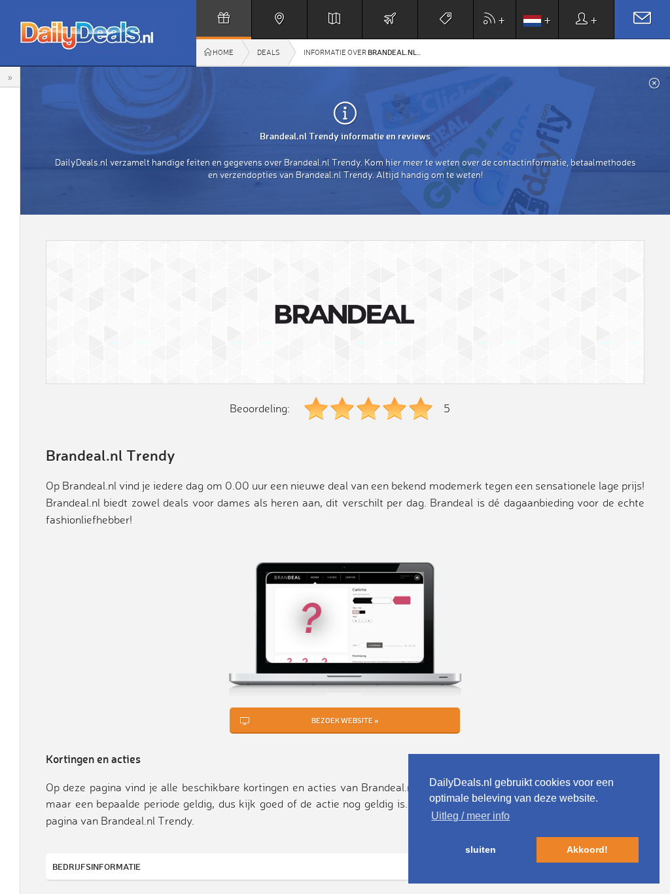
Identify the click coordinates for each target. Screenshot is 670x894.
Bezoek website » (345, 720)
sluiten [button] (480, 849)
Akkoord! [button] (587, 849)
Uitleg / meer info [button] (470, 815)
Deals (268, 52)
